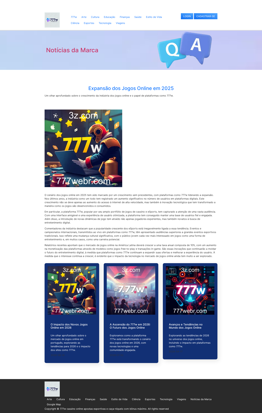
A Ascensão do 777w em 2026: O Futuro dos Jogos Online (130, 326)
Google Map (54, 404)
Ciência (75, 23)
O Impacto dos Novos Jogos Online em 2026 (69, 326)
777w (74, 16)
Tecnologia (105, 23)
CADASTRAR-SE (205, 16)
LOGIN (187, 16)
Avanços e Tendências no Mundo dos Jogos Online (186, 326)
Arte (83, 16)
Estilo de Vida (154, 16)
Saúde (137, 16)
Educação (109, 16)
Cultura (95, 16)
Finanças (125, 16)
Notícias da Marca (72, 50)
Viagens (120, 23)
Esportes (89, 23)
